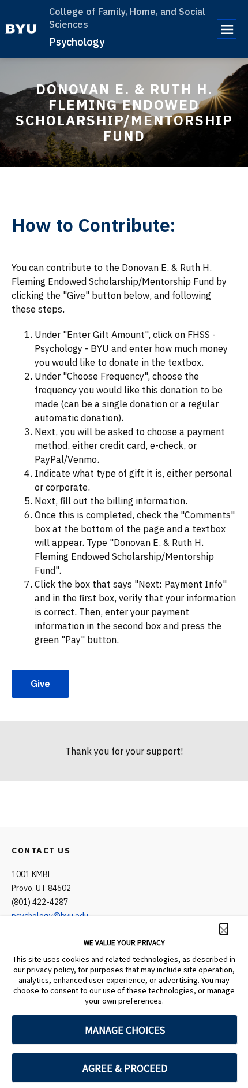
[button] (224, 929)
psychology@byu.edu (50, 916)
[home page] (21, 29)
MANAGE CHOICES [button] (125, 1030)
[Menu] (226, 29)
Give (40, 683)
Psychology (76, 42)
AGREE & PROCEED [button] (124, 1068)
